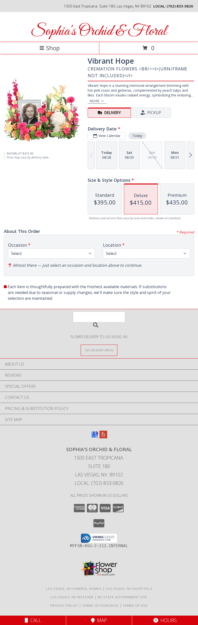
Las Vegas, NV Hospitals (129, 588)
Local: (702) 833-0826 (99, 483)
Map (101, 620)
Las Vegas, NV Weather (71, 597)
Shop (53, 48)
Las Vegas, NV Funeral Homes (74, 588)
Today (137, 135)
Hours (167, 620)
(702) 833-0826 (180, 6)
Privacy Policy (64, 605)
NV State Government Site (123, 597)
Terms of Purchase (100, 605)
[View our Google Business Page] (95, 437)
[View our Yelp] (103, 437)
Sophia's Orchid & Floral (99, 31)
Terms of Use (135, 605)
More (94, 101)
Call (34, 620)
